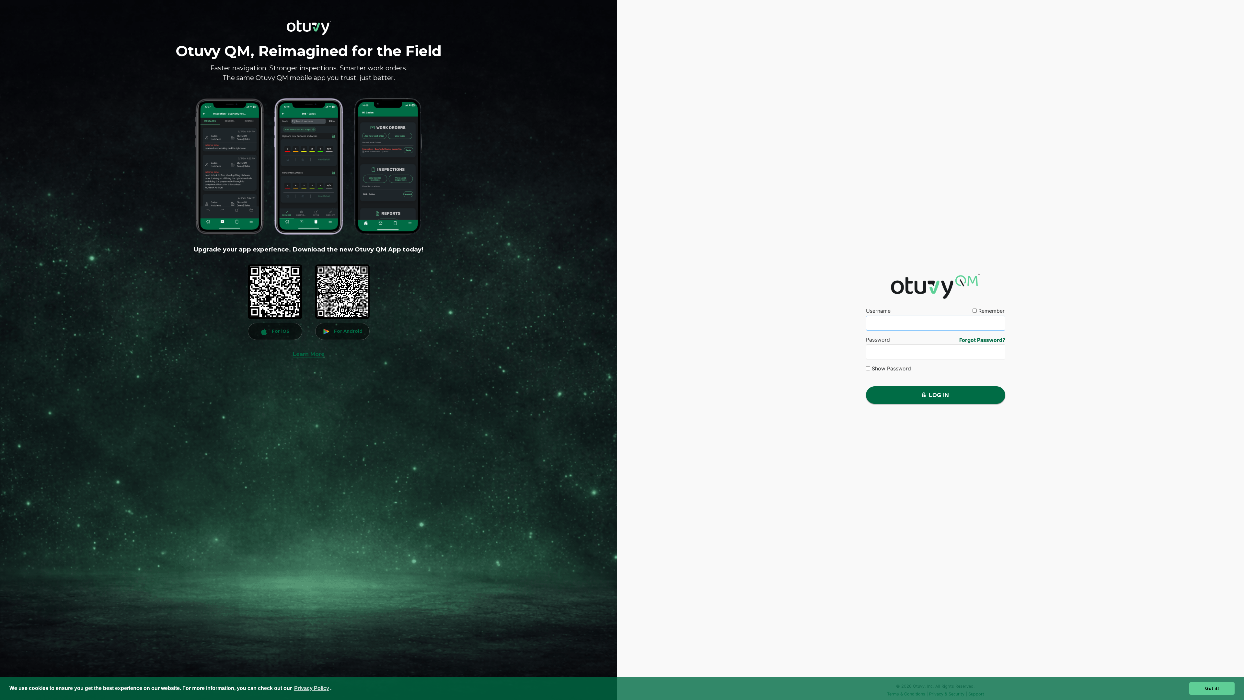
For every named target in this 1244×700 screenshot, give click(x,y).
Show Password (890, 368)
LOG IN (937, 395)
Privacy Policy (311, 688)
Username (878, 311)
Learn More (309, 354)
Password (878, 339)
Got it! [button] (1212, 688)
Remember (991, 311)
